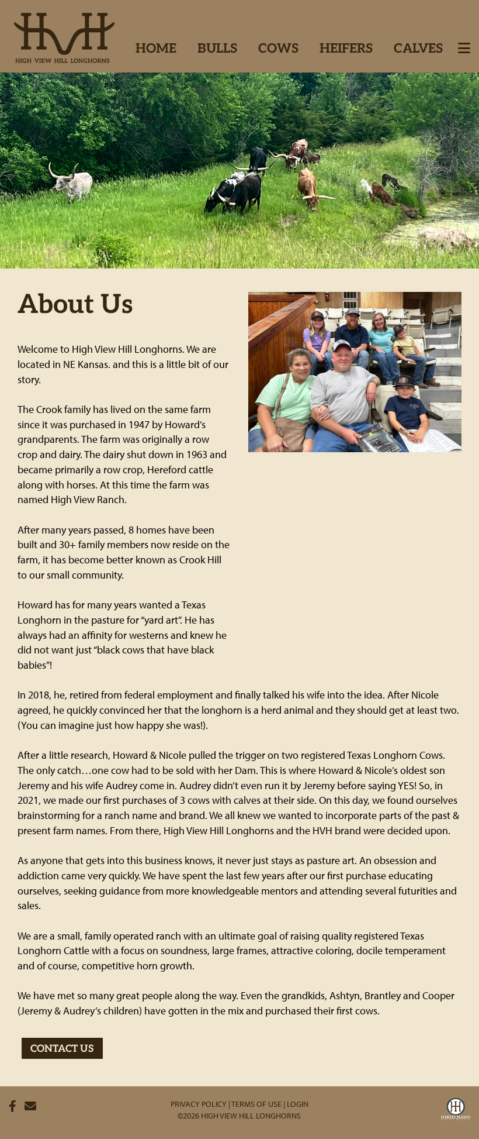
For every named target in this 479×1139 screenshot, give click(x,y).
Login (297, 1104)
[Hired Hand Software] (455, 1111)
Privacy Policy (199, 1104)
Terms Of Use (256, 1104)
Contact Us (62, 1049)
